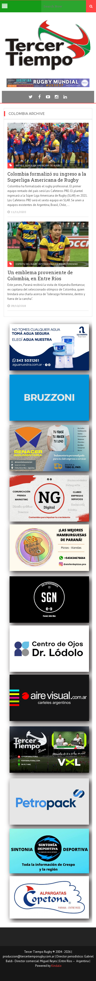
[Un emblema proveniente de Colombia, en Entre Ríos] (47, 244)
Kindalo (56, 966)
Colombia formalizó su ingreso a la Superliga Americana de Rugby (46, 177)
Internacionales (48, 264)
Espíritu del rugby (26, 264)
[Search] (91, 6)
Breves (20, 165)
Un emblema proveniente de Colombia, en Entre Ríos (40, 275)
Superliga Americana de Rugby (42, 165)
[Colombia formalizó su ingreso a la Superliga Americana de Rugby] (47, 145)
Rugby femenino (68, 264)
